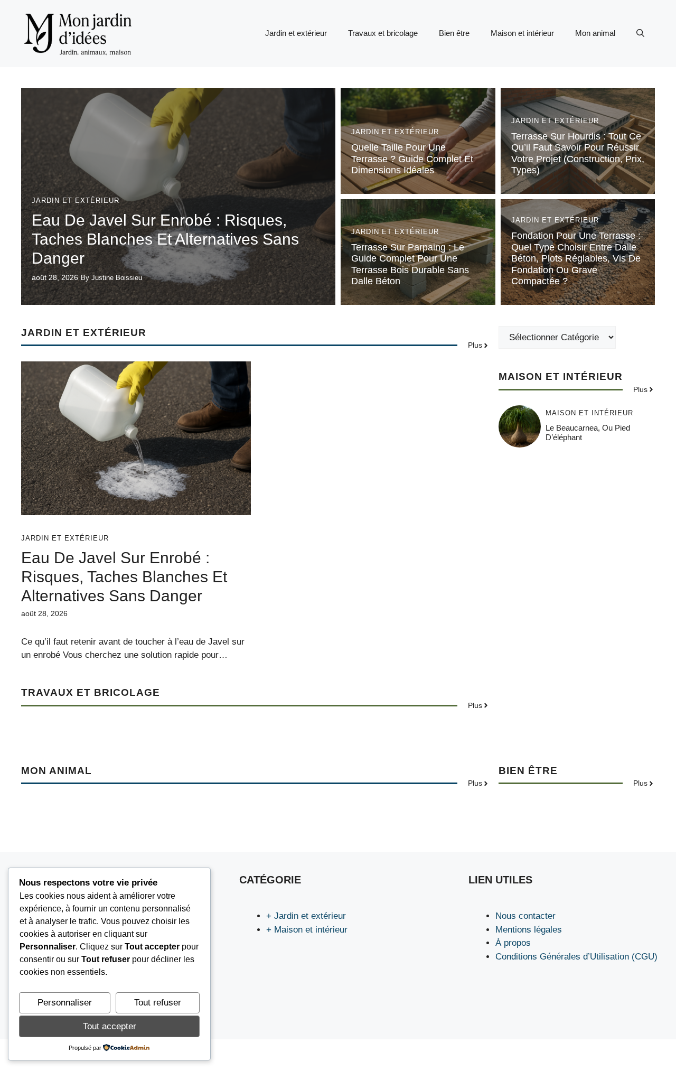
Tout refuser (157, 1003)
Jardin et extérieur (296, 33)
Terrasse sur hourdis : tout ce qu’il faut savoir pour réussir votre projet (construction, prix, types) (577, 153)
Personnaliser (64, 1003)
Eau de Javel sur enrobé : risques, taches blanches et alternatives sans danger (165, 239)
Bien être (454, 33)
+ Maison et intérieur (307, 930)
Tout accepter (109, 1026)
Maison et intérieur (522, 33)
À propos (513, 943)
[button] (640, 33)
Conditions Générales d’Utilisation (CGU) (576, 957)
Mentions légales (528, 930)
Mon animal (595, 33)
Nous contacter (525, 916)
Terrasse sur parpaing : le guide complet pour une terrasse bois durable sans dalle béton (410, 264)
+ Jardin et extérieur (306, 916)
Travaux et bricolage (383, 33)
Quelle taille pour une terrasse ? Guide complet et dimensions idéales (412, 158)
